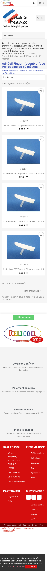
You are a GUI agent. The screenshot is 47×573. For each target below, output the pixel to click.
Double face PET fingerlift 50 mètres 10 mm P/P (23, 173)
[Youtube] (39, 497)
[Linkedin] (28, 497)
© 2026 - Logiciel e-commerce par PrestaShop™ (18, 529)
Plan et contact (23, 429)
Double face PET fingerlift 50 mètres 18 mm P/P (24, 269)
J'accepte (31, 566)
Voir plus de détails (16, 566)
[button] (23, 317)
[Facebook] (33, 497)
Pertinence (23, 77)
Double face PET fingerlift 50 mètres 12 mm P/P (24, 221)
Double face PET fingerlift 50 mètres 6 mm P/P (23, 125)
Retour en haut (33, 291)
